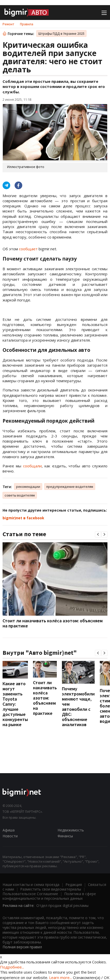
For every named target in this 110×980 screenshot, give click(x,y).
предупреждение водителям (69, 486)
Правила (26, 24)
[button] (98, 534)
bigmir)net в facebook (23, 517)
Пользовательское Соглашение (30, 893)
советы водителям (20, 495)
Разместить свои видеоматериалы (50, 889)
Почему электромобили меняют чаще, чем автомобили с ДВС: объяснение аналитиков (78, 706)
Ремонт (8, 24)
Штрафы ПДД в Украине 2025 (61, 33)
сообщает (28, 248)
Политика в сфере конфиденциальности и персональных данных (49, 896)
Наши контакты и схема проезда (31, 884)
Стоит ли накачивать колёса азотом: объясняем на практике (53, 623)
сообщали (32, 465)
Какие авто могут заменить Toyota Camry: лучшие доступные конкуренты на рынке (15, 704)
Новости (10, 835)
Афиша (9, 830)
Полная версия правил (22, 946)
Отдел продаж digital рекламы (62, 905)
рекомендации (28, 486)
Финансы (65, 835)
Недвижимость (71, 830)
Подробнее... (12, 967)
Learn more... (60, 977)
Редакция (73, 884)
